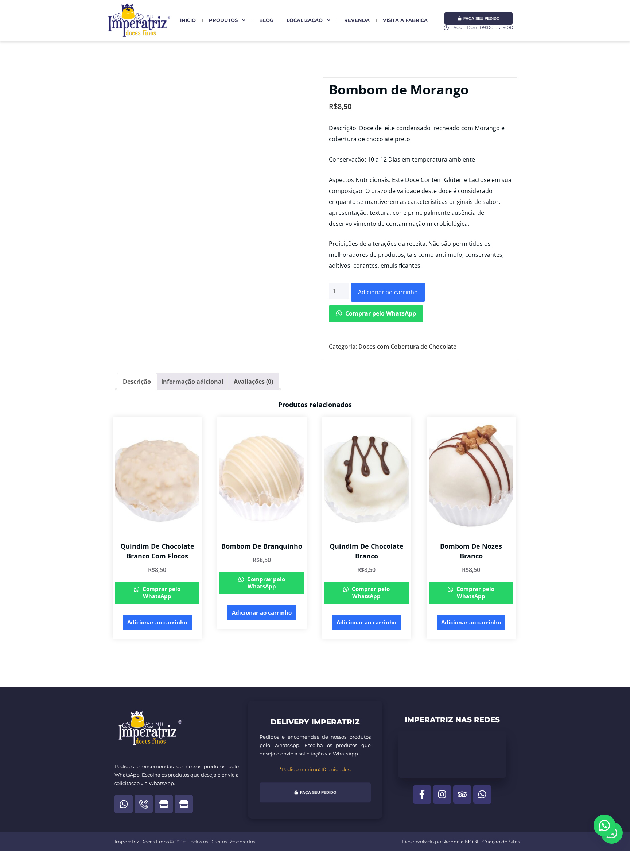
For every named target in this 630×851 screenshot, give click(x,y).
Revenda (357, 20)
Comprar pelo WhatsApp (380, 313)
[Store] (164, 804)
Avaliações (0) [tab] (253, 382)
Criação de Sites (501, 841)
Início (188, 20)
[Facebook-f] (422, 794)
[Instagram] (442, 794)
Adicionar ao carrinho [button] (157, 622)
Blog (266, 20)
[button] (604, 825)
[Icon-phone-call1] (144, 804)
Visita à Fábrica (405, 20)
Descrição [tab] (137, 382)
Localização (305, 20)
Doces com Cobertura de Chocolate (407, 347)
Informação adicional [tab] (192, 382)
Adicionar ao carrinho (388, 292)
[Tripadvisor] (462, 794)
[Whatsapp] (123, 804)
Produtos (223, 20)
